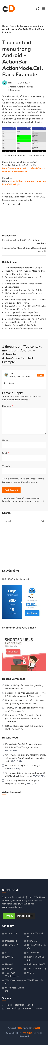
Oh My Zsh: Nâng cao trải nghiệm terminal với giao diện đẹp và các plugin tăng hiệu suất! (25, 758)
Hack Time (10, 945)
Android (14, 26)
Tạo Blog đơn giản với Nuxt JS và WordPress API (24, 709)
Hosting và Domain (36, 945)
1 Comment (14, 90)
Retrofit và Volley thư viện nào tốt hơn (20, 240)
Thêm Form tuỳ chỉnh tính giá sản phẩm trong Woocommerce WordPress (24, 718)
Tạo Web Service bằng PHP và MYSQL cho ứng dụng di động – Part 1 (25, 308)
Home (5, 26)
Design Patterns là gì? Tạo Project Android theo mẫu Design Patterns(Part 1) (24, 328)
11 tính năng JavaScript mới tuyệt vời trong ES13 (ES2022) (23, 782)
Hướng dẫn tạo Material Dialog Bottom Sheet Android (23, 285)
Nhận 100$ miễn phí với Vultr (16, 579)
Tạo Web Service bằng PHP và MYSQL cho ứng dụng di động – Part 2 (25, 301)
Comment (7, 406)
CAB (42, 196)
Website (6, 466)
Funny (30, 940)
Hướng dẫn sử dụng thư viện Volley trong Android (24, 295)
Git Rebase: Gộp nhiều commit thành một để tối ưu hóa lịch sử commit (25, 775)
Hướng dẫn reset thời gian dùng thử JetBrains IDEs (24, 702)
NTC (7, 685)
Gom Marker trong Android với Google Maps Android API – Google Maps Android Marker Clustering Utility (25, 271)
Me (8, 1005)
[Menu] (43, 9)
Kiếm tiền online (35, 956)
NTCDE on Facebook (32, 1009)
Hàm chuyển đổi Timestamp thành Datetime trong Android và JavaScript (23, 314)
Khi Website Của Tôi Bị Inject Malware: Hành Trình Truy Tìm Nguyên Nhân (24, 746)
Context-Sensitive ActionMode (17, 200)
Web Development (14, 980)
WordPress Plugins (14, 987)
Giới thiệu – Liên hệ (24, 1005)
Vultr (36, 1027)
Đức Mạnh (10, 715)
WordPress (32, 980)
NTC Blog (27, 1033)
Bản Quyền (12, 1009)
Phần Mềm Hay (34, 964)
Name (5, 440)
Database (9, 940)
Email (5, 453)
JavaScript (32, 952)
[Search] (37, 9)
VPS (29, 972)
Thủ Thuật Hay (34, 968)
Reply (40, 375)
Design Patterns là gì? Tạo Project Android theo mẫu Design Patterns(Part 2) (25, 320)
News (8, 964)
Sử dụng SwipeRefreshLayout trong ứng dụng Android (24, 279)
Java (7, 952)
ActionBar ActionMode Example (17, 193)
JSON (7, 956)
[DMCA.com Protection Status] (18, 918)
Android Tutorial (25, 86)
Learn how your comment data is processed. (23, 501)
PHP (7, 968)
